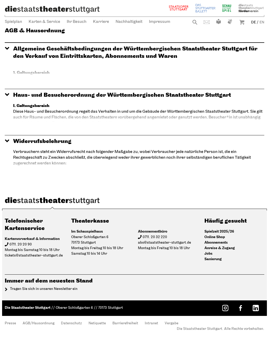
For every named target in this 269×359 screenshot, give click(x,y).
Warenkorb (242, 22)
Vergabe (171, 323)
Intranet (151, 323)
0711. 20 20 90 (20, 245)
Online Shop (214, 237)
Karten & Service (44, 22)
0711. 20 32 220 (155, 237)
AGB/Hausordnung (38, 323)
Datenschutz (71, 323)
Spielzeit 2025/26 (219, 231)
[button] (134, 52)
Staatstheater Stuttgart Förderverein (251, 8)
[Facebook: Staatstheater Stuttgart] (240, 308)
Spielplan (13, 22)
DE (253, 22)
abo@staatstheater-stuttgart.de (164, 243)
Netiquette (97, 323)
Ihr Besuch (76, 22)
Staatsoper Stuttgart (179, 8)
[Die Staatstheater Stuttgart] (52, 9)
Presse (10, 323)
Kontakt (206, 22)
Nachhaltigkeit (129, 22)
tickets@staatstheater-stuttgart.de (34, 256)
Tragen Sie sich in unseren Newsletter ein (43, 289)
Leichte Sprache (218, 21)
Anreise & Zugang (219, 248)
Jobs (208, 253)
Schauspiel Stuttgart (226, 8)
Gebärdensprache (229, 21)
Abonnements (216, 242)
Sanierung (213, 259)
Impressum (159, 22)
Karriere (101, 22)
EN (262, 22)
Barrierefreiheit (125, 323)
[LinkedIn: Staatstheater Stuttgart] (255, 308)
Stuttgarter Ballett (205, 8)
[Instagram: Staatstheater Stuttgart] (225, 308)
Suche (194, 22)
